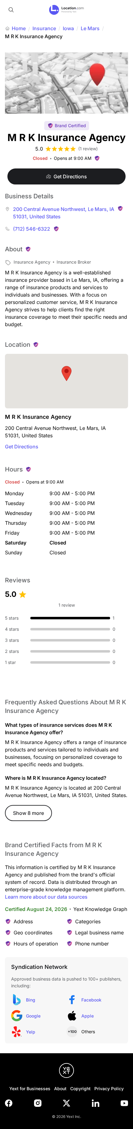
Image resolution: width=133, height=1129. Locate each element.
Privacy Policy (109, 1088)
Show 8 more (28, 813)
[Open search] (11, 10)
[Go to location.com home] (66, 10)
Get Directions (21, 446)
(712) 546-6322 (31, 229)
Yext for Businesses (29, 1088)
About (60, 1088)
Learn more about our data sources (46, 897)
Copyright (80, 1088)
